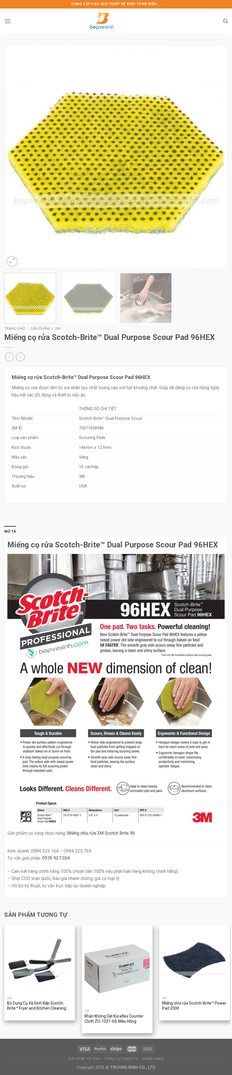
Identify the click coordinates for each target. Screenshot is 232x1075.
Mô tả (10, 531)
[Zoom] (12, 261)
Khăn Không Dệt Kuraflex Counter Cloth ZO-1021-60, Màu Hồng (114, 1018)
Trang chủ (14, 328)
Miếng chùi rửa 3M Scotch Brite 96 (101, 833)
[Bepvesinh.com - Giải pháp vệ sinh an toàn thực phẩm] (102, 21)
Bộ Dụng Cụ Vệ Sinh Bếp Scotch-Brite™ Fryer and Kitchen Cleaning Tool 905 (36, 1006)
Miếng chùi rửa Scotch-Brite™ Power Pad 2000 (194, 1005)
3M (58, 328)
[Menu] (7, 21)
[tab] (10, 531)
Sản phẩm (40, 328)
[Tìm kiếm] (225, 21)
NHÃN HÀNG (153, 1059)
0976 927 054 (56, 858)
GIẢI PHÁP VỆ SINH (84, 1059)
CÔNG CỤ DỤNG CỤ (121, 1059)
